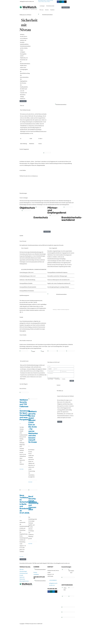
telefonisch (57, 379)
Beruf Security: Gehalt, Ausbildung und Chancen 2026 (33, 503)
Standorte (52, 9)
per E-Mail (50, 379)
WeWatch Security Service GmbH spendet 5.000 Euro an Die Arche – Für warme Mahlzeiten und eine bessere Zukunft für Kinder (33, 426)
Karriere (47, 9)
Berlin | (39, 0)
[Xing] (60, 1)
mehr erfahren (23, 222)
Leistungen (42, 6)
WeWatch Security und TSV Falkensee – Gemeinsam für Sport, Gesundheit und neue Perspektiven (25, 410)
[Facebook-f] (58, 1)
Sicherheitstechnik (50, 6)
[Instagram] (65, 1)
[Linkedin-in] (63, 1)
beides (63, 379)
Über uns (41, 9)
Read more (21, 469)
